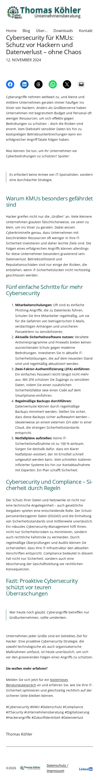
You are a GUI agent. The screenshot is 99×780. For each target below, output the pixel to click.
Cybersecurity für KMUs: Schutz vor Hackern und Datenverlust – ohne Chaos (44, 44)
